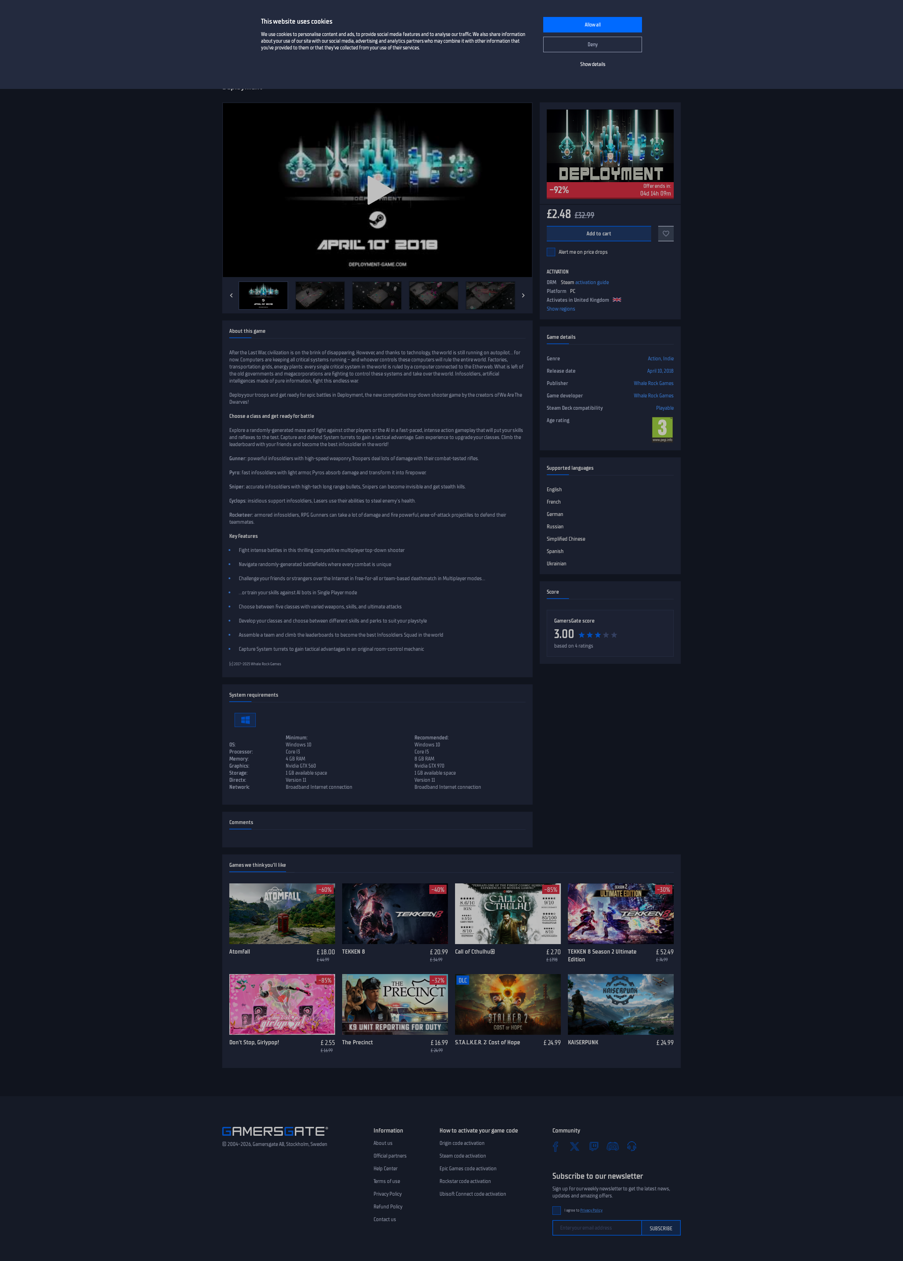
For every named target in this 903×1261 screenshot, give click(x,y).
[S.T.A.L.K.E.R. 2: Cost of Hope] (508, 1004)
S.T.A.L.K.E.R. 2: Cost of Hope (487, 1042)
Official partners (390, 1155)
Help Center (386, 1168)
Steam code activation (463, 1155)
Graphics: (239, 765)
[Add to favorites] (666, 233)
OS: (232, 744)
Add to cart (599, 233)
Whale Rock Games (654, 383)
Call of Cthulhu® (475, 951)
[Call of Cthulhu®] (508, 913)
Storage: (238, 772)
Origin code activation (462, 1143)
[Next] (523, 295)
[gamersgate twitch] (593, 1146)
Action (654, 358)
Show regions (561, 308)
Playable (665, 408)
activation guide (592, 282)
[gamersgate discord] (612, 1146)
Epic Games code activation (468, 1168)
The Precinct (357, 1042)
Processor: (241, 751)
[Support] (631, 1146)
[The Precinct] (395, 1004)
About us (383, 1143)
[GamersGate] (275, 1137)
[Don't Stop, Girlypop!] (282, 1004)
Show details (592, 64)
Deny (593, 44)
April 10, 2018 (660, 370)
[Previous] (231, 295)
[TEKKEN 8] (395, 913)
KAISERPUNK (583, 1042)
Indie (668, 358)
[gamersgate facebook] (555, 1146)
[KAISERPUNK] (621, 1004)
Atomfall (239, 951)
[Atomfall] (282, 913)
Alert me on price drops (583, 252)
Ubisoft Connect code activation (473, 1193)
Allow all (593, 25)
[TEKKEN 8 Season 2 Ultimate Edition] (621, 913)
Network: (239, 787)
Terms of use (387, 1181)
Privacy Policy (388, 1193)
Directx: (237, 779)
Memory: (239, 758)
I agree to (583, 1210)
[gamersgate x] (574, 1146)
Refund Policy (388, 1206)
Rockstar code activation (465, 1181)
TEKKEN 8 (353, 951)
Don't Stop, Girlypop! (254, 1042)
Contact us (385, 1219)
